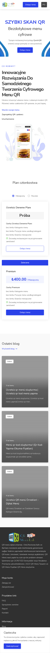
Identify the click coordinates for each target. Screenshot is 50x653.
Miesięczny (20, 196)
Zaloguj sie (6, 583)
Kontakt (5, 612)
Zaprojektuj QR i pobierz (12, 114)
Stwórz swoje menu (10, 110)
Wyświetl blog (8, 348)
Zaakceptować (12, 646)
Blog (4, 626)
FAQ (4, 600)
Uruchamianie (8, 119)
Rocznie (34, 196)
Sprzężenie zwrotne (10, 604)
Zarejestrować (8, 587)
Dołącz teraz (30, 4)
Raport (5, 608)
